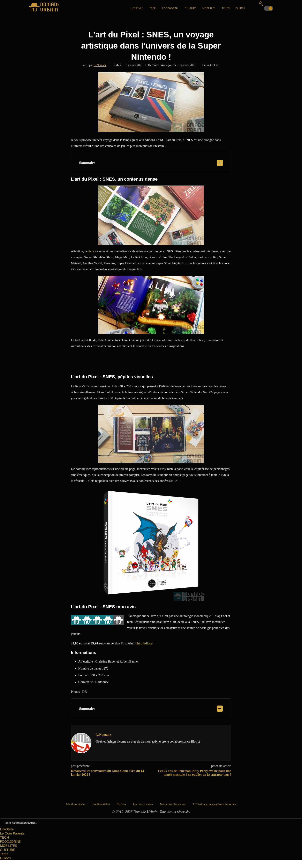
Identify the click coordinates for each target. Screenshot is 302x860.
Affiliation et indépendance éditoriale (214, 804)
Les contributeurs (143, 804)
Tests (226, 8)
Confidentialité (101, 804)
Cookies (121, 804)
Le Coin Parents (12, 833)
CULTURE (190, 8)
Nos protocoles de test (173, 804)
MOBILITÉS (209, 8)
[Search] (260, 3)
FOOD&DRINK (170, 8)
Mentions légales (75, 804)
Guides (240, 8)
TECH (152, 8)
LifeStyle (136, 8)
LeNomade (100, 65)
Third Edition (144, 643)
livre (91, 251)
